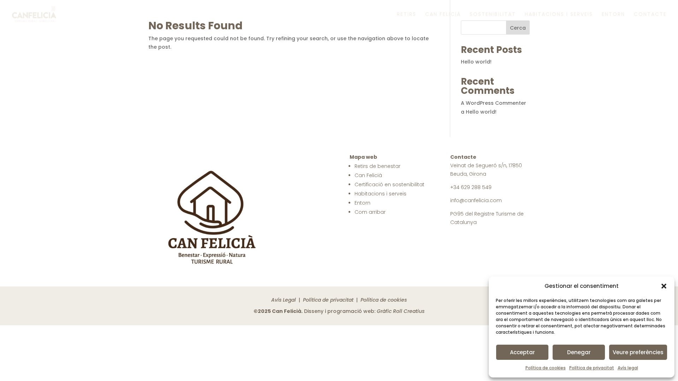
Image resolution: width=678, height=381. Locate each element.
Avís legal (628, 368)
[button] (663, 286)
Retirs (406, 15)
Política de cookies (545, 368)
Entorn (613, 15)
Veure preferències (638, 352)
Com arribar (370, 212)
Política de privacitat (591, 368)
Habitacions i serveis (559, 15)
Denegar (579, 352)
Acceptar (522, 352)
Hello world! (476, 61)
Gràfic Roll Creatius (400, 311)
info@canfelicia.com (476, 200)
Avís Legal (283, 299)
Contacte (650, 15)
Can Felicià (443, 15)
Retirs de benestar (377, 166)
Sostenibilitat (493, 15)
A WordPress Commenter (493, 103)
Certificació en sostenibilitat (389, 184)
